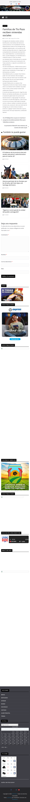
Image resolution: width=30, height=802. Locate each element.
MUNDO (3, 704)
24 (22, 740)
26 (2, 743)
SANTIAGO (5, 25)
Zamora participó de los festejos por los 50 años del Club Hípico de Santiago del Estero (15, 183)
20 (6, 740)
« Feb (2, 747)
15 (14, 737)
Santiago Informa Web (14, 38)
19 (2, 740)
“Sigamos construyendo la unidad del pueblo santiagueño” (14, 211)
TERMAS (3, 716)
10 (22, 735)
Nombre (4, 254)
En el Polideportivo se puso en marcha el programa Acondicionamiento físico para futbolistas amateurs (14, 120)
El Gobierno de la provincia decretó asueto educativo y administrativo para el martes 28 (14, 154)
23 (18, 740)
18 (26, 737)
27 (6, 743)
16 (18, 737)
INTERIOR (3, 700)
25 (26, 740)
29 (14, 743)
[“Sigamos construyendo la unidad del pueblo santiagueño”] (15, 194)
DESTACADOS (4, 697)
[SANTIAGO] (15, 6)
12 (2, 737)
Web (2, 269)
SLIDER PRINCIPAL (5, 713)
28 (10, 743)
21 (10, 740)
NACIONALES (4, 707)
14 (10, 737)
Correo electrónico (6, 261)
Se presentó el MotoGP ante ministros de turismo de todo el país (15, 127)
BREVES (3, 694)
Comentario (5, 235)
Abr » (6, 747)
